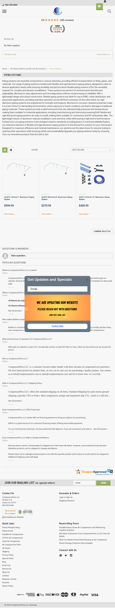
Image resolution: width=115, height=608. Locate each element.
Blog (4, 562)
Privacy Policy (8, 555)
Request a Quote (9, 579)
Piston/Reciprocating (11, 527)
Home (4, 69)
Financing (6, 565)
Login (61, 497)
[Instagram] (71, 555)
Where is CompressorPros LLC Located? (19, 270)
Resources (6, 569)
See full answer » (15, 311)
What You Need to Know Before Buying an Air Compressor (83, 540)
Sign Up (69, 497)
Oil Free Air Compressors (12, 538)
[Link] (57, 11)
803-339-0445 (11, 5)
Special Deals (7, 558)
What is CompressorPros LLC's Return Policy (21, 293)
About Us (6, 572)
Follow (4, 273)
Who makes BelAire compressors (16, 319)
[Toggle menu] (4, 11)
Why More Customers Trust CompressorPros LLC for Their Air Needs (84, 535)
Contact (5, 576)
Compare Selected (102, 231)
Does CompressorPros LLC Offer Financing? (21, 410)
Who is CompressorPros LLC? (15, 358)
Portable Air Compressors (12, 534)
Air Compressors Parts (11, 545)
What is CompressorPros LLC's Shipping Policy (22, 383)
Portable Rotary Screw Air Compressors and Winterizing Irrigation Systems (82, 528)
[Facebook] (61, 555)
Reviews (5, 583)
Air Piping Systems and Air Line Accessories (28, 69)
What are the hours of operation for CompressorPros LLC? (27, 339)
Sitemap (33, 605)
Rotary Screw (7, 531)
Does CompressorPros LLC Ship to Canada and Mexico (25, 438)
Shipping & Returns (67, 501)
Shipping (5, 552)
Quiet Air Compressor (11, 541)
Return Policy (7, 586)
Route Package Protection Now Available (76, 543)
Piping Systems (55, 69)
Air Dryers (6, 548)
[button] (57, 54)
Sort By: (34, 150)
